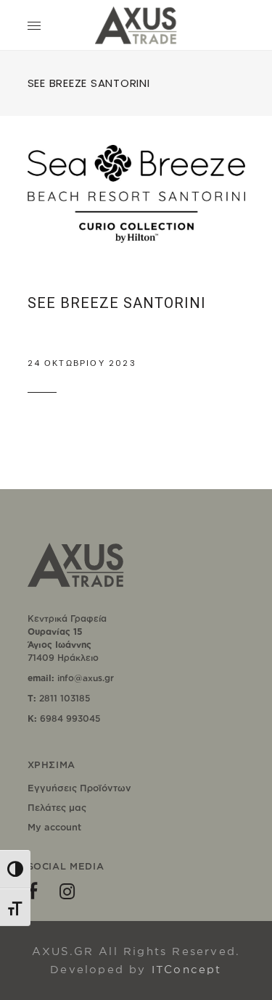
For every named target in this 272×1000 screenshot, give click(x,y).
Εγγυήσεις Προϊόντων (79, 788)
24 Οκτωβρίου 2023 (82, 363)
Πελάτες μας (57, 807)
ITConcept (187, 969)
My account (54, 827)
